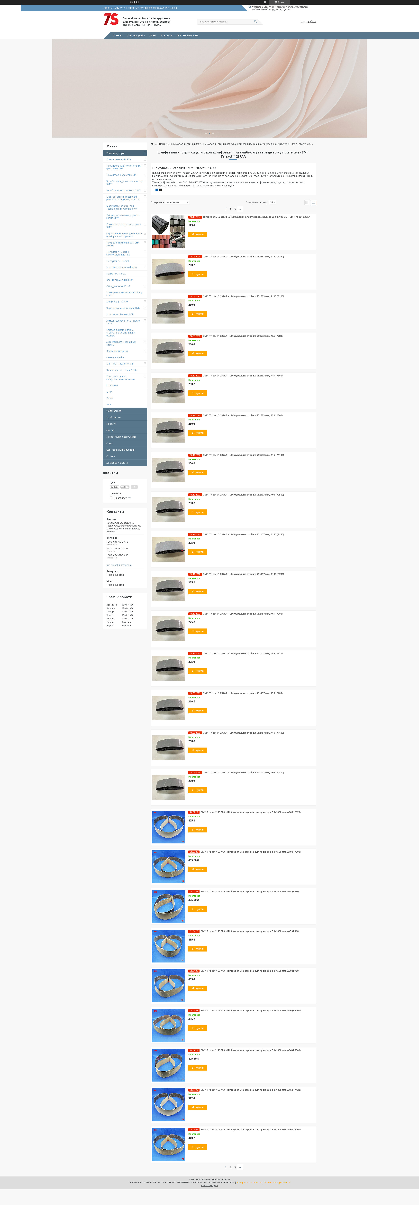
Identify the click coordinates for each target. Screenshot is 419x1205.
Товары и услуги (136, 35)
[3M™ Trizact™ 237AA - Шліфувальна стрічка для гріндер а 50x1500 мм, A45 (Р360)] (168, 946)
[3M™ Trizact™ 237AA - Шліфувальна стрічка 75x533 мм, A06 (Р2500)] (168, 509)
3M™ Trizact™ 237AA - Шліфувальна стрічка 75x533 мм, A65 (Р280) (243, 335)
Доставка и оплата (187, 35)
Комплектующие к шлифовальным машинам (120, 378)
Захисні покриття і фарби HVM (123, 308)
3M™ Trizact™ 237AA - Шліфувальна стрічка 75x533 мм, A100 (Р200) (243, 296)
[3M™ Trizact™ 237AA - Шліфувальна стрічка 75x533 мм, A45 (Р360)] (168, 390)
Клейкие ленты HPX (117, 301)
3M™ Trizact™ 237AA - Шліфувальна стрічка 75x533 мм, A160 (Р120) (243, 256)
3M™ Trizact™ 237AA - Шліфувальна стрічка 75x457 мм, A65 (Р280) (243, 613)
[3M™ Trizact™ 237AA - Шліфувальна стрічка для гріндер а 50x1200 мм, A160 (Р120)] (168, 1104)
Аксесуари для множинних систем (121, 343)
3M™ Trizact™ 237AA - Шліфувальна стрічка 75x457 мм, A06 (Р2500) (243, 772)
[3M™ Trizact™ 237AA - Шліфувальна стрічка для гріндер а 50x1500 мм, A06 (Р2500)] (168, 1065)
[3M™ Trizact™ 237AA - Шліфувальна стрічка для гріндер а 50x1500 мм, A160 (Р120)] (168, 827)
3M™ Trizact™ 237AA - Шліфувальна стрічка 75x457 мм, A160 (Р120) (243, 534)
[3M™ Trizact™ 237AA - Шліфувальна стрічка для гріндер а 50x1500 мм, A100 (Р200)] (168, 866)
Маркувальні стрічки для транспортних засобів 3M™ (121, 207)
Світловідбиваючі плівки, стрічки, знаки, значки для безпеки (120, 332)
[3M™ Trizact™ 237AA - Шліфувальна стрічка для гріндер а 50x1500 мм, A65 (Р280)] (168, 906)
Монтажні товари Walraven (121, 267)
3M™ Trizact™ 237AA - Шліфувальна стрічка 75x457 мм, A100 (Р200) (243, 574)
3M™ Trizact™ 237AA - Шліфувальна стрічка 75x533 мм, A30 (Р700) (243, 415)
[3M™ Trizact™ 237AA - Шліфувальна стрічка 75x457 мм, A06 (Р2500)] (168, 787)
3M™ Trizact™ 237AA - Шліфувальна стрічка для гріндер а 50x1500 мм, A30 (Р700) (250, 970)
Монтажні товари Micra (119, 363)
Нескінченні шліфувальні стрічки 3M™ (180, 143)
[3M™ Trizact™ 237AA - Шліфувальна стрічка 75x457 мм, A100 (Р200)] (168, 589)
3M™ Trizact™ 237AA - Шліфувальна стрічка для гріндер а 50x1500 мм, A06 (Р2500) (251, 1050)
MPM (109, 391)
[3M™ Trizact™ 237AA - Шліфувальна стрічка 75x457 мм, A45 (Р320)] (168, 668)
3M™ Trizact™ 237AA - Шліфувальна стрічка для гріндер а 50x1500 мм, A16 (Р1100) (251, 1010)
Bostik (109, 398)
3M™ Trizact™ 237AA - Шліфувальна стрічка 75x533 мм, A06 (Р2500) (243, 494)
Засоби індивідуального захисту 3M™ (124, 183)
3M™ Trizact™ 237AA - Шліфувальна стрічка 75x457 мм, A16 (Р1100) (243, 732)
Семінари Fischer (115, 357)
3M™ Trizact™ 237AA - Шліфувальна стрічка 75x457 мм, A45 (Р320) (243, 653)
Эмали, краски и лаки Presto (121, 370)
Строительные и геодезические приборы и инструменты (124, 235)
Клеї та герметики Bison (119, 279)
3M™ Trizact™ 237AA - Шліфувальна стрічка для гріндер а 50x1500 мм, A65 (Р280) (250, 891)
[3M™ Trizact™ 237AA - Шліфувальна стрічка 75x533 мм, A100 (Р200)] (168, 311)
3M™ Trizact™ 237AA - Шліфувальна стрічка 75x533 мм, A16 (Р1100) (243, 454)
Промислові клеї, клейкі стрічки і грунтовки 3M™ (124, 167)
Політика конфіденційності (277, 1182)
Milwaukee (112, 385)
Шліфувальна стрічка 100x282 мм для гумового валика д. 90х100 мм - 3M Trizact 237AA (256, 216)
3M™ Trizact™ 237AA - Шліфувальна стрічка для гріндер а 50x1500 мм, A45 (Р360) (250, 931)
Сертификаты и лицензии (120, 449)
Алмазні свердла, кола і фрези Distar (123, 322)
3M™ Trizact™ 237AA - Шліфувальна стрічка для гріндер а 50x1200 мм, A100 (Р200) (251, 1129)
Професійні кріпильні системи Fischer (122, 244)
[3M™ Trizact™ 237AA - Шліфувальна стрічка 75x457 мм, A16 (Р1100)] (168, 747)
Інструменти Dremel (117, 261)
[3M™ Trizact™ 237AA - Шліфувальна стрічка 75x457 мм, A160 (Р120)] (168, 549)
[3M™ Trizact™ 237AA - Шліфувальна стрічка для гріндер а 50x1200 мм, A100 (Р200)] (168, 1144)
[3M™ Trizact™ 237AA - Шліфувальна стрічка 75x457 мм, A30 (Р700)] (168, 708)
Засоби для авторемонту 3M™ (123, 190)
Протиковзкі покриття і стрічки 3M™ (123, 226)
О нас (153, 35)
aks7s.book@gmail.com (119, 565)
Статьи (110, 430)
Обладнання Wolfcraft (118, 286)
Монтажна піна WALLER (119, 314)
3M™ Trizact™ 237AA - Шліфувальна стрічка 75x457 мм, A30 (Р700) (243, 693)
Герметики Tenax (116, 273)
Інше (108, 404)
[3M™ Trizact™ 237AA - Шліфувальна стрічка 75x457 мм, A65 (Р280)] (168, 628)
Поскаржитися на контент (249, 1182)
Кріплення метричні (117, 351)
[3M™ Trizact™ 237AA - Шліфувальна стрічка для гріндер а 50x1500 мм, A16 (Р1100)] (168, 1025)
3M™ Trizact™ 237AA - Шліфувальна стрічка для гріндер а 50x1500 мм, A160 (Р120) (251, 812)
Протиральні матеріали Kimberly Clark (124, 294)
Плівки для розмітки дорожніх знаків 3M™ (123, 216)
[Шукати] (255, 22)
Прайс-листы (113, 417)
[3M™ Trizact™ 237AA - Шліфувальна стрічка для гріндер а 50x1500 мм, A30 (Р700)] (168, 985)
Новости (111, 423)
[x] (160, 190)
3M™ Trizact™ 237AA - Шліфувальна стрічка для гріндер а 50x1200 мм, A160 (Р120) (251, 1089)
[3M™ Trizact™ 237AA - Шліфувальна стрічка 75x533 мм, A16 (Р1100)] (168, 470)
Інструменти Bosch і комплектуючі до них (118, 253)
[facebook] (156, 190)
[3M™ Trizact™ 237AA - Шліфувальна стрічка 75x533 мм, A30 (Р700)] (168, 430)
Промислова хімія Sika (118, 159)
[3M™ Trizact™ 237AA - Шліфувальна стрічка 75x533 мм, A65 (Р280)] (168, 350)
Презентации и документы (121, 436)
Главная (117, 35)
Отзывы (110, 456)
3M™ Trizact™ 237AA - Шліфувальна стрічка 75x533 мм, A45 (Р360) (243, 375)
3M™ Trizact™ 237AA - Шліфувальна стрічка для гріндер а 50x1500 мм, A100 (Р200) (251, 851)
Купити (200, 234)
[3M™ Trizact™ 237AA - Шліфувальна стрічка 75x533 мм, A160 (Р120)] (168, 271)
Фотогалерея (113, 410)
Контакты (166, 35)
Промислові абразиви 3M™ (121, 174)
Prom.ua (226, 1179)
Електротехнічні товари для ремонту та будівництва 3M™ (122, 198)
